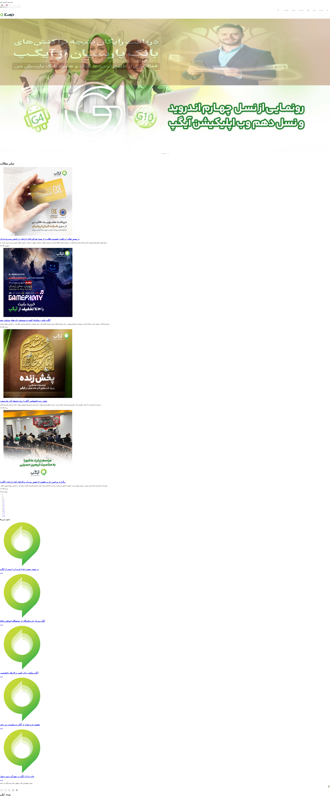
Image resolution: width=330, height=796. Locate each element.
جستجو (2, 6)
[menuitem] (327, 10)
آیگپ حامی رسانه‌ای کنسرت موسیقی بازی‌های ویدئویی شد (25, 320)
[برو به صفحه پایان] (4, 516)
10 (4, 511)
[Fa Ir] (2, 5)
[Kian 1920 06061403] (165, 85)
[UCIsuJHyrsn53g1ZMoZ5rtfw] (9, 791)
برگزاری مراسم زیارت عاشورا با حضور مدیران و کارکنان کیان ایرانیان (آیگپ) (33, 482)
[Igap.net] (13, 791)
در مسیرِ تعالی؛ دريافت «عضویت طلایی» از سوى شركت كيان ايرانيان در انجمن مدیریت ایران (39, 239)
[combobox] (12, 7)
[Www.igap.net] (165, 16)
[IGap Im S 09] (5, 791)
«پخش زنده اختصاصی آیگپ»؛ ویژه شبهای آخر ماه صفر (23, 401)
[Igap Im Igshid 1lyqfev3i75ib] (1, 791)
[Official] (17, 791)
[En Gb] (6, 5)
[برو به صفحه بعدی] (3, 514)
